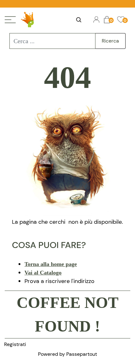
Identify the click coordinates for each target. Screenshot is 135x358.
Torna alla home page (50, 264)
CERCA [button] (78, 20)
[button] (110, 41)
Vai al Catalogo (43, 272)
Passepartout (81, 354)
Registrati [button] (15, 344)
